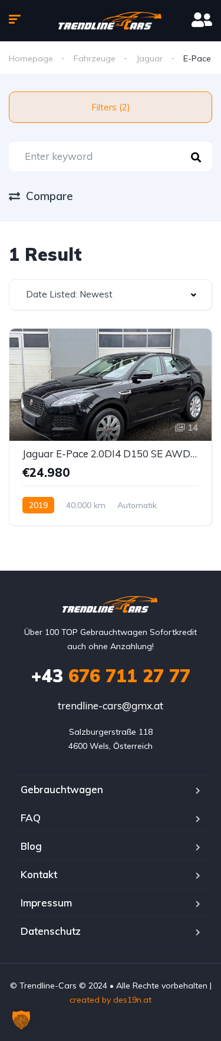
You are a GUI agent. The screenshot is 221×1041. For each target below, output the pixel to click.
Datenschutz (51, 931)
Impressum (46, 902)
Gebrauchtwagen (62, 789)
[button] (21, 1020)
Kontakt (39, 874)
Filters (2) (110, 107)
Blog (31, 846)
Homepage (31, 58)
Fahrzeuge (95, 58)
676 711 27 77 (110, 675)
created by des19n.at (110, 999)
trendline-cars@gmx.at (110, 705)
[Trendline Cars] (110, 20)
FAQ (31, 817)
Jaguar (149, 58)
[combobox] (110, 294)
